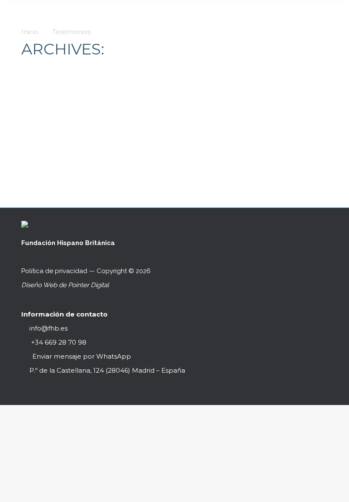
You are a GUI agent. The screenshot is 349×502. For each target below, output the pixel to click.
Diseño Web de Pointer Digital (66, 285)
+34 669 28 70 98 (57, 342)
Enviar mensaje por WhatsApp (81, 356)
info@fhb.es (48, 328)
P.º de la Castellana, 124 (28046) (107, 370)
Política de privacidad (54, 271)
